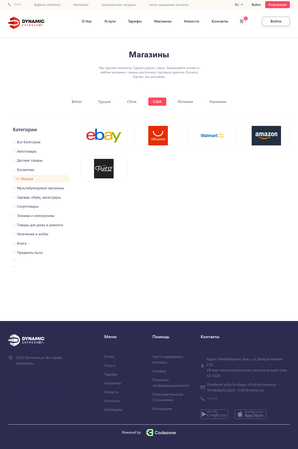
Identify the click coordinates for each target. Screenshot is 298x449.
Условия (159, 370)
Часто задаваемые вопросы (169, 5)
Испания (185, 101)
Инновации (162, 408)
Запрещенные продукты (119, 5)
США (157, 101)
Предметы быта (30, 252)
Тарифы (135, 21)
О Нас (87, 21)
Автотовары (27, 151)
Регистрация (277, 5)
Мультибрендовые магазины (40, 188)
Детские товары (30, 160)
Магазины (163, 21)
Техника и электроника (35, 215)
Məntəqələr (81, 5)
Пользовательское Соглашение (167, 397)
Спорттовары (28, 206)
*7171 (17, 5)
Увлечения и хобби (32, 234)
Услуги (110, 21)
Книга (22, 243)
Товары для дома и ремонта (40, 225)
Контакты (220, 21)
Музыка (27, 179)
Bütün (77, 101)
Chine (132, 101)
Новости (191, 21)
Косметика (25, 169)
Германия (217, 101)
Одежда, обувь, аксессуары (39, 197)
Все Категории (29, 142)
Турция (104, 101)
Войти (256, 5)
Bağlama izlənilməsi (47, 5)
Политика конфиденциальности (170, 382)
